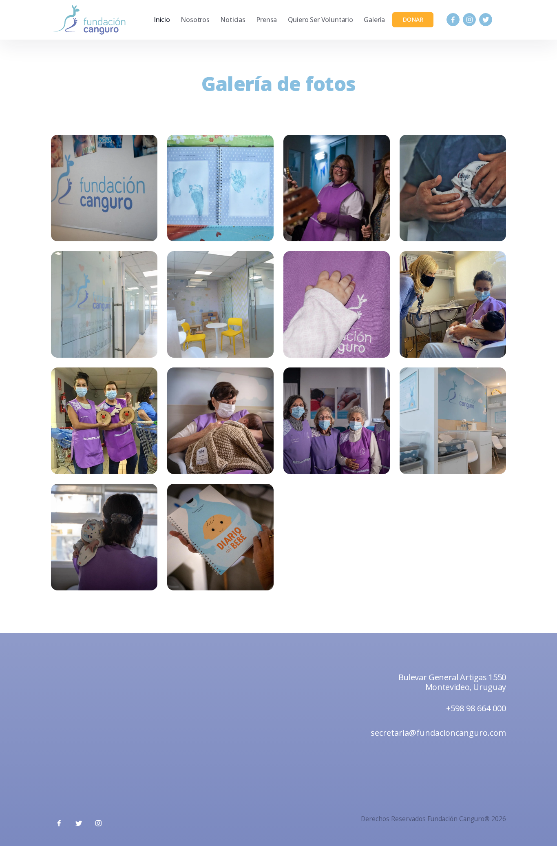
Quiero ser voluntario (320, 19)
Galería (374, 19)
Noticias (232, 19)
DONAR (412, 19)
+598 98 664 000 (476, 708)
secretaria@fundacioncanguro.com (438, 732)
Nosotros (195, 19)
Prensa (266, 19)
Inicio (162, 19)
